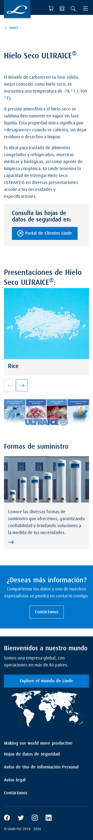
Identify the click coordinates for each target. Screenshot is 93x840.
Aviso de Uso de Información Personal (41, 767)
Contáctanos (46, 612)
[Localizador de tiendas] (62, 8)
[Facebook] (7, 818)
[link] (22, 385)
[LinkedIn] (49, 818)
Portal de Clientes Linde (48, 233)
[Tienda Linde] (51, 8)
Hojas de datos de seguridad (32, 754)
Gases (13, 28)
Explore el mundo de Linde (46, 681)
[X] (21, 818)
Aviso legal (15, 780)
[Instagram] (35, 818)
